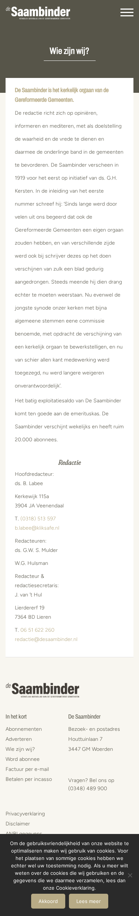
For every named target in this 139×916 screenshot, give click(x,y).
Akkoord (48, 901)
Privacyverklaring (25, 814)
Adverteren (19, 739)
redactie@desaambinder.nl (46, 639)
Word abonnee (23, 759)
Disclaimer (18, 824)
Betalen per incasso (29, 779)
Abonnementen (24, 729)
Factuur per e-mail (27, 769)
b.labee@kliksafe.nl (37, 528)
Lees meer (88, 901)
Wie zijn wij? (20, 749)
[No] (129, 875)
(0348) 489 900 (87, 788)
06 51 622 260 (37, 630)
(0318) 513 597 (38, 519)
